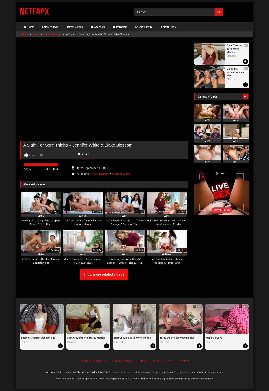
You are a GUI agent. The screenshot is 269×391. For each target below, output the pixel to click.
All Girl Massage (53, 34)
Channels (99, 26)
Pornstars (121, 26)
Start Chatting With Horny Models (235, 48)
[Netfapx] (34, 12)
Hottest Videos (74, 26)
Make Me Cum (214, 337)
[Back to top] (258, 380)
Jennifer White (120, 173)
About (85, 154)
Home (30, 26)
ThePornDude (168, 26)
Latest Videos (50, 26)
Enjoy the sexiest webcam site (236, 72)
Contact (184, 361)
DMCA (141, 361)
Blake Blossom (99, 173)
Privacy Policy (121, 361)
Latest (36, 34)
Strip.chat (231, 56)
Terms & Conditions (93, 361)
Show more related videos (103, 274)
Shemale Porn (143, 26)
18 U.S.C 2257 (162, 361)
